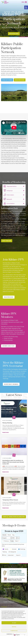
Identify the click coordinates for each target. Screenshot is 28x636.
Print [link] (4, 555)
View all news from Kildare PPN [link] (14, 516)
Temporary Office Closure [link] (10, 500)
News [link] (10, 458)
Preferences (14, 630)
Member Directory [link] (8, 346)
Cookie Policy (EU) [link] (9, 601)
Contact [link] (6, 595)
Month (4, 535)
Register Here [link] (13, 33)
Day (13, 535)
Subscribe (10, 555)
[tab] (14, 186)
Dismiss (14, 626)
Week (9, 535)
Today (12, 541)
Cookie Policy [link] (9, 633)
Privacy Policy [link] (7, 598)
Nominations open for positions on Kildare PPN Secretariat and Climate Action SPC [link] (13, 462)
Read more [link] (5, 432)
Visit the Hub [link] (6, 240)
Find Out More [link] (7, 80)
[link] (26, 7)
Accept (14, 622)
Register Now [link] (19, 80)
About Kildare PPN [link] (9, 588)
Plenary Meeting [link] (7, 423)
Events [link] (10, 420)
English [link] (18, 634)
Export (18, 555)
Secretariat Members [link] (11, 384)
